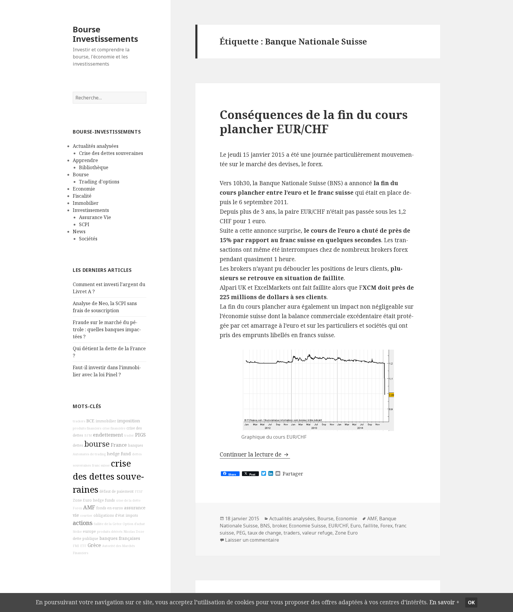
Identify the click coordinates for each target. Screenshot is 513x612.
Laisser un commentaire (252, 540)
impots (132, 515)
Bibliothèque (93, 167)
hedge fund (119, 453)
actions (83, 523)
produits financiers (87, 428)
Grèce (94, 545)
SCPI (84, 224)
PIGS (140, 435)
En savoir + (444, 602)
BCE (90, 421)
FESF (139, 491)
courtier (86, 515)
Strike (77, 531)
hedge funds (104, 500)
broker (279, 525)
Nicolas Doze (134, 531)
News (79, 231)
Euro (355, 525)
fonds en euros (109, 507)
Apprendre (85, 160)
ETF (83, 546)
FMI (76, 546)
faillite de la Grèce (107, 524)
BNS (265, 525)
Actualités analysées (95, 146)
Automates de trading (89, 454)
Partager (293, 473)
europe (89, 531)
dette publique (85, 538)
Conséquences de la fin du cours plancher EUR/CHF (314, 122)
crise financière (113, 428)
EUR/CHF (338, 525)
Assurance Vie (95, 217)
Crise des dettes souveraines (111, 153)
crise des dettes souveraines (108, 476)
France (119, 445)
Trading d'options (99, 181)
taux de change (264, 532)
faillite (370, 525)
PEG (240, 532)
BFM (88, 435)
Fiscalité (82, 196)
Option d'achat (134, 524)
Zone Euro (82, 500)
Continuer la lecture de (255, 454)
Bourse (81, 174)
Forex (77, 508)
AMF (89, 507)
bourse (97, 444)
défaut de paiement (116, 491)
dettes (78, 445)
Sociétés (88, 238)
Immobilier (86, 203)
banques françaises (119, 538)
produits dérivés (109, 531)
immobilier (106, 421)
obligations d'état (109, 515)
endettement (108, 435)
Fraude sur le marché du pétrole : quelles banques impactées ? (107, 329)
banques (135, 445)
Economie (84, 188)
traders (292, 532)
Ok (471, 602)
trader (129, 435)
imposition (128, 421)
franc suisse (101, 465)
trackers (79, 421)
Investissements (91, 210)
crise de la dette (128, 500)
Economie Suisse (307, 525)
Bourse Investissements (105, 34)
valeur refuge (317, 532)
